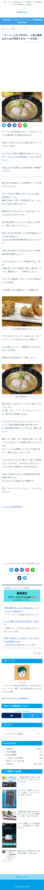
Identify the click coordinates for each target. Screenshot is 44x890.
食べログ (7, 168)
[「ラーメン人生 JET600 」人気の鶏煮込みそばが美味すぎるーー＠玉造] (14, 125)
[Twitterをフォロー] (25, 578)
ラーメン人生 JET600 (17, 157)
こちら (15, 698)
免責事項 (23, 698)
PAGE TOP (23, 877)
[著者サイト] (19, 578)
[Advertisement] (22, 66)
